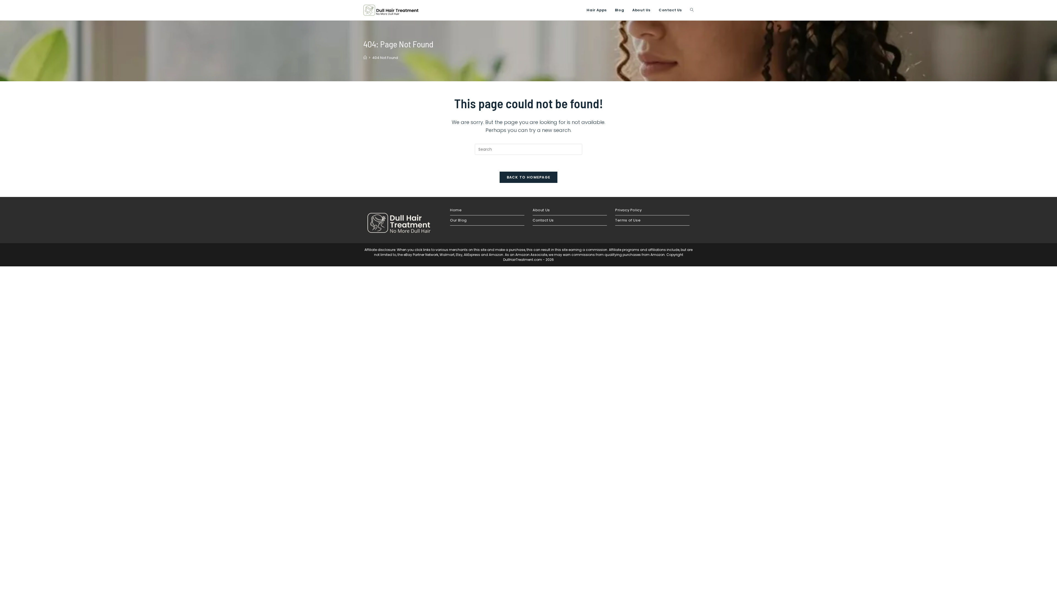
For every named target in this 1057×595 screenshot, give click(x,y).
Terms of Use (628, 220)
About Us (541, 210)
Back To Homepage (529, 177)
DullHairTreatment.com (522, 259)
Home (456, 210)
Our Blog (458, 220)
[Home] (365, 57)
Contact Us (543, 220)
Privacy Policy (628, 210)
